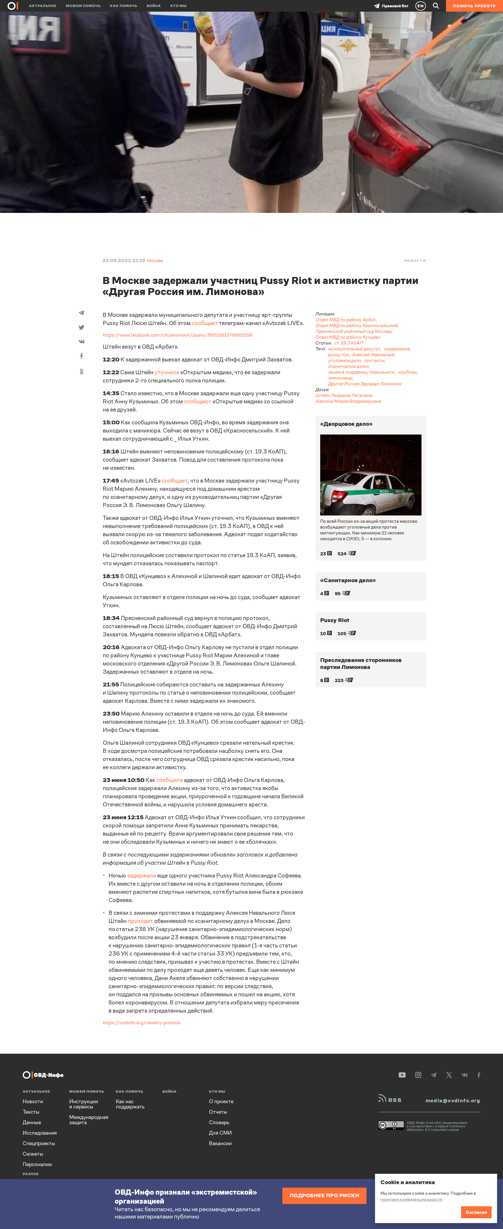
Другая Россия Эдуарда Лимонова (365, 384)
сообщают (197, 401)
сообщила (169, 780)
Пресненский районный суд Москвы (354, 331)
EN (420, 5)
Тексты (31, 1112)
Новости (415, 260)
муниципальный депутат (354, 349)
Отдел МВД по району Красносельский (357, 325)
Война (154, 6)
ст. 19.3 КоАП (348, 343)
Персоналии (37, 1164)
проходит (140, 921)
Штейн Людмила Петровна (344, 395)
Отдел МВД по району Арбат (346, 320)
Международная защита (88, 1120)
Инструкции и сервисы (83, 1104)
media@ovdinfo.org (453, 1100)
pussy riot (338, 355)
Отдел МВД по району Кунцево (348, 337)
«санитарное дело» (348, 366)
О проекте (221, 1101)
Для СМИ (220, 1133)
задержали (141, 875)
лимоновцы (340, 378)
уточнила (167, 372)
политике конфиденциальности (411, 1199)
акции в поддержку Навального (361, 372)
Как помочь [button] (123, 6)
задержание (397, 349)
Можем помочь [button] (83, 6)
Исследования (40, 1133)
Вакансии (220, 1143)
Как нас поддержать (130, 1104)
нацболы (407, 372)
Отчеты (218, 1112)
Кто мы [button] (178, 6)
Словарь (219, 1122)
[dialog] (436, 1198)
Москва (155, 260)
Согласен (476, 1212)
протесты (374, 360)
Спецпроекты (39, 1143)
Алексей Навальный (373, 355)
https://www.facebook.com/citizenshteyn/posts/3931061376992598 (178, 335)
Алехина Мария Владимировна (348, 401)
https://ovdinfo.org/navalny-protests (142, 1023)
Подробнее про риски (324, 1195)
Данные (32, 1122)
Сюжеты (33, 1153)
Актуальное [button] (42, 6)
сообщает (205, 323)
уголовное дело (344, 360)
